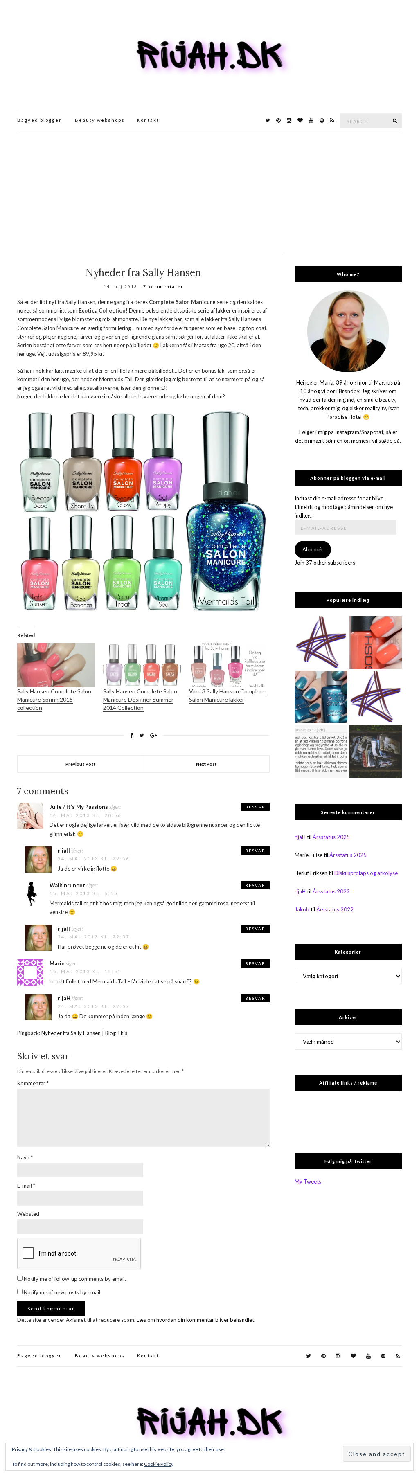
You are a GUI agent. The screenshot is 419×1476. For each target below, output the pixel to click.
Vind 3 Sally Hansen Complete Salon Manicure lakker (227, 695)
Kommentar (33, 1083)
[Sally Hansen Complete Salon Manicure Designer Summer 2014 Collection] (142, 665)
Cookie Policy (158, 1464)
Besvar (255, 806)
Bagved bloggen (40, 120)
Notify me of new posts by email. (62, 1292)
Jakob (302, 909)
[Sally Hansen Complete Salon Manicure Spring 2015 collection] (56, 665)
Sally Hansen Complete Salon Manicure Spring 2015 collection (54, 699)
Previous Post (80, 764)
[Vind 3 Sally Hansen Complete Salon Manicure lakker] (228, 665)
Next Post (206, 764)
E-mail (26, 1185)
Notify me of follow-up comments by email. (75, 1279)
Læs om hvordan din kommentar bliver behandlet (195, 1319)
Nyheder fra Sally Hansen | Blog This (84, 1033)
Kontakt (148, 120)
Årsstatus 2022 (331, 891)
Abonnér (312, 549)
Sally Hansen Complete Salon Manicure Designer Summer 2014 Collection (140, 699)
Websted (28, 1213)
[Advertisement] (209, 192)
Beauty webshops (100, 120)
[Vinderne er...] (321, 751)
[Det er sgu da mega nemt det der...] (375, 751)
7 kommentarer (163, 286)
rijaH (64, 850)
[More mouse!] (321, 642)
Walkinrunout (67, 885)
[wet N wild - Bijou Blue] (321, 696)
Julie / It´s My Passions (79, 806)
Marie (57, 963)
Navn (25, 1157)
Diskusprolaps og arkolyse (366, 873)
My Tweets (308, 1181)
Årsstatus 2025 (331, 837)
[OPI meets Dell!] (375, 696)
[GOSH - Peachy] (375, 642)
